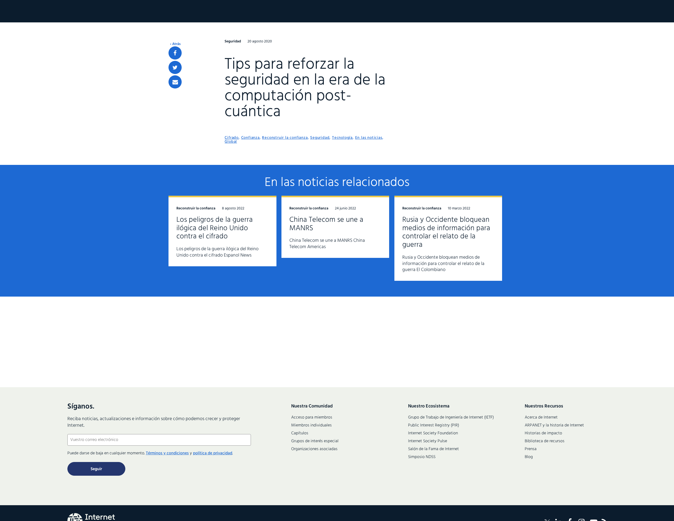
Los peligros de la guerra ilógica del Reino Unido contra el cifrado (214, 228)
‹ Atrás (175, 44)
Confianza (250, 138)
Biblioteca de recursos (544, 441)
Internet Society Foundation (433, 433)
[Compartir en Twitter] (175, 67)
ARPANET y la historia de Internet (554, 425)
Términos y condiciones (167, 453)
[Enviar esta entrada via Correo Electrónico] (175, 82)
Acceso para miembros (311, 417)
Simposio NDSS (421, 457)
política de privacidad (212, 453)
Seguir (96, 469)
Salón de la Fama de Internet (433, 449)
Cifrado (232, 138)
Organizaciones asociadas (314, 449)
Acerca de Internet (541, 417)
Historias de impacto (543, 433)
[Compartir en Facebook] (175, 53)
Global (231, 142)
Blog (529, 457)
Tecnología (342, 138)
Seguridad (319, 138)
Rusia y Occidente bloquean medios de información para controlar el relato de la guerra (446, 232)
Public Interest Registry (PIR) (433, 425)
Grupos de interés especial (315, 441)
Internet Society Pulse (427, 441)
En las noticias (368, 138)
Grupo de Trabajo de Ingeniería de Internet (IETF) (451, 417)
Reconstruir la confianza (285, 138)
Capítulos (299, 433)
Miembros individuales (311, 425)
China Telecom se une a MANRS (326, 224)
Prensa (531, 449)
